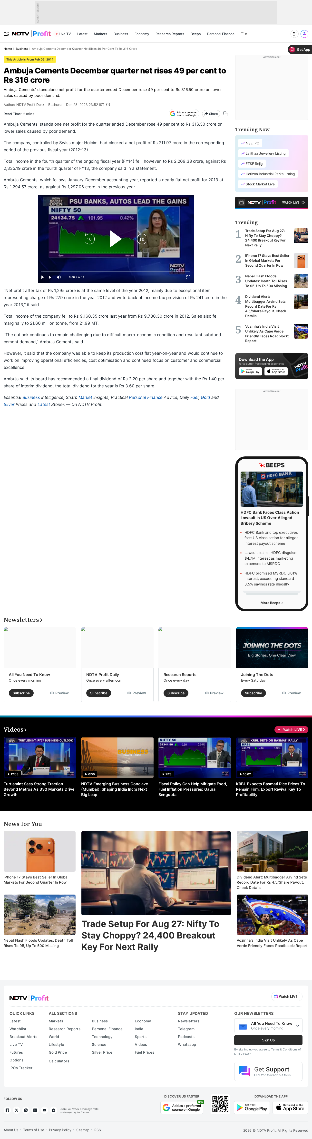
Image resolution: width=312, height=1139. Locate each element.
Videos (141, 1044)
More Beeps (271, 603)
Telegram (186, 1029)
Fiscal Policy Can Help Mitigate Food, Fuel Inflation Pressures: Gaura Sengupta (192, 789)
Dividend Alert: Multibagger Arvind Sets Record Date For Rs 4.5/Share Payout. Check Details (272, 882)
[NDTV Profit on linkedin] (35, 1110)
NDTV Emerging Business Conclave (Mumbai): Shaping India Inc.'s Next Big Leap (114, 789)
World (54, 1036)
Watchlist (18, 1029)
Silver (9, 404)
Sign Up (268, 1040)
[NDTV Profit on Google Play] (252, 1107)
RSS (97, 1130)
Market (85, 397)
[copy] (225, 113)
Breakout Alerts (23, 1036)
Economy (142, 34)
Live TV (65, 34)
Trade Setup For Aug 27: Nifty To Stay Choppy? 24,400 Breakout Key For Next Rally (150, 935)
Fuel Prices (144, 1052)
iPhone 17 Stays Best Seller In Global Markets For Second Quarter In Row (36, 880)
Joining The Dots (257, 674)
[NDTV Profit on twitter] (16, 1110)
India (139, 1029)
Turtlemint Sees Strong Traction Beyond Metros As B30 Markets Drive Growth (39, 789)
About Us (11, 1130)
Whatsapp (187, 1044)
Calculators (59, 1061)
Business (121, 34)
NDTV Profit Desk (30, 104)
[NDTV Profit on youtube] (44, 1110)
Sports (140, 1036)
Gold (205, 397)
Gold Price (58, 1052)
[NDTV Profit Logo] (29, 996)
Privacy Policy (60, 1130)
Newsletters (188, 1021)
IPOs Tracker (21, 1068)
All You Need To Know (29, 674)
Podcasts (186, 1036)
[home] (31, 31)
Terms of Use (33, 1130)
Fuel (194, 397)
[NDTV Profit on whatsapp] (53, 1110)
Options (16, 1060)
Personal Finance (220, 34)
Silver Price (102, 1052)
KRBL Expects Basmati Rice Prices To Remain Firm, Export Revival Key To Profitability (270, 789)
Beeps (196, 34)
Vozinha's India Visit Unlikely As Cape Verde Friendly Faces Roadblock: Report (272, 943)
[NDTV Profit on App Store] (290, 1107)
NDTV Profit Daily (102, 674)
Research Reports (170, 34)
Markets (100, 34)
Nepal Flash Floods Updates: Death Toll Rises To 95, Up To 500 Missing (38, 943)
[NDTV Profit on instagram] (25, 1110)
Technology (102, 1036)
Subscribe (21, 693)
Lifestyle (56, 1044)
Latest (82, 34)
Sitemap (82, 1130)
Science (99, 1044)
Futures (16, 1052)
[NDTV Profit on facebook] (7, 1110)
